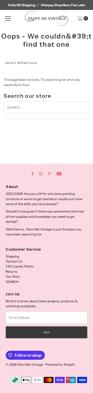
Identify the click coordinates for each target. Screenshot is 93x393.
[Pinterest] (49, 173)
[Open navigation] (8, 18)
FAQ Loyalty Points (19, 266)
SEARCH (12, 282)
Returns (11, 271)
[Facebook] (32, 173)
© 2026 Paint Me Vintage (24, 364)
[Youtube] (59, 173)
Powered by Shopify (60, 364)
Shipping (12, 256)
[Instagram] (40, 173)
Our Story (13, 276)
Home (9, 63)
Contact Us (14, 261)
